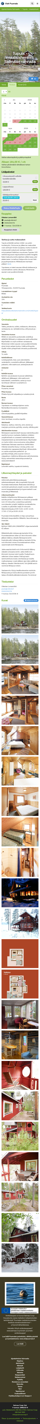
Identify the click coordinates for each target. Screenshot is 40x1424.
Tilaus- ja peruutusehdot (11, 1418)
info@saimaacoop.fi (20, 1415)
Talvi (20, 1389)
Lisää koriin (29, 208)
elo (14, 100)
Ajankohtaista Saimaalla (11, 9)
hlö (9, 92)
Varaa (4, 85)
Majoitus (20, 1361)
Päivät (4, 95)
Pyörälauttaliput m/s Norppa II (20, 1396)
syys (10, 128)
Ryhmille (20, 1384)
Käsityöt (20, 1366)
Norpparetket (20, 1375)
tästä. (9, 264)
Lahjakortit (20, 1368)
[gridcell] (4, 107)
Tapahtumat (20, 1391)
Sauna (20, 1387)
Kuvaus (12, 85)
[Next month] (36, 128)
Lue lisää (20, 1344)
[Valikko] (37, 3)
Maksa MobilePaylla (12, 208)
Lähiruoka (20, 1370)
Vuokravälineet (20, 1394)
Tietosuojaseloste (29, 1418)
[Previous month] (4, 99)
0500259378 (7, 591)
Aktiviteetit (20, 1363)
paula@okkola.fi (8, 589)
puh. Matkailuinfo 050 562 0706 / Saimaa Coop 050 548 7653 (20, 1411)
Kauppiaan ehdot (10, 230)
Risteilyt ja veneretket (20, 1382)
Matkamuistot (20, 1377)
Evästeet (20, 1421)
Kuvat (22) (22, 85)
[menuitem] (32, 3)
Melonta (20, 1373)
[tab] (20, 179)
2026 (30, 100)
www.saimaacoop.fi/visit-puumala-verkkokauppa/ (20, 1332)
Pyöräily (20, 1380)
